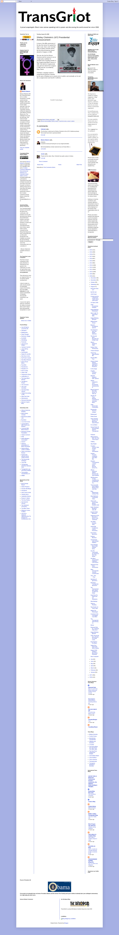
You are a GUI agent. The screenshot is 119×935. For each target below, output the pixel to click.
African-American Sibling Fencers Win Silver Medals (95, 472)
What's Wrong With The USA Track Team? (95, 438)
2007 (91, 675)
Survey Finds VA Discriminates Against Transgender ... (95, 429)
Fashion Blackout (93, 537)
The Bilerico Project (24, 382)
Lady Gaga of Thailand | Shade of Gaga (92, 839)
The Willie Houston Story (93, 523)
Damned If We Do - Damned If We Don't (95, 629)
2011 (91, 269)
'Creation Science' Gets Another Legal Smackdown (95, 448)
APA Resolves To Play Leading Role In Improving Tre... (95, 480)
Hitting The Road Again (94, 611)
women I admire (70, 121)
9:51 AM (43, 135)
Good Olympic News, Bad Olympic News (94, 546)
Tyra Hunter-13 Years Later (94, 607)
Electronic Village (25, 336)
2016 (91, 258)
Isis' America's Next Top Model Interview (94, 332)
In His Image (94, 368)
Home (59, 164)
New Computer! (95, 656)
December (93, 278)
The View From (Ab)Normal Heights (93, 752)
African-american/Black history (48, 121)
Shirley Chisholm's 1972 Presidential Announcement (95, 384)
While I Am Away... (92, 807)
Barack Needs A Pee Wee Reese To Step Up (95, 391)
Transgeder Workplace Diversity (92, 765)
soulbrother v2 (25, 376)
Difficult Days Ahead (94, 322)
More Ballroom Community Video (94, 497)
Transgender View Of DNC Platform (95, 541)
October (93, 282)
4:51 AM (43, 158)
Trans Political (92, 757)
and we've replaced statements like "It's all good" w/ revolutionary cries (26, 516)
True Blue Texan (25, 508)
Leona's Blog (91, 801)
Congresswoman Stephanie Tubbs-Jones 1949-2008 (95, 298)
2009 (91, 273)
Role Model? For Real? (94, 642)
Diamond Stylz (92, 687)
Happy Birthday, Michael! (95, 318)
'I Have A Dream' (95, 350)
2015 (91, 260)
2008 (91, 276)
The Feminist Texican (24, 502)
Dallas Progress (25, 486)
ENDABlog (24, 340)
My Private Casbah (26, 358)
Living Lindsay (92, 806)
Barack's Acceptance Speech (94, 326)
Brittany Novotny (93, 734)
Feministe (23, 342)
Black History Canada (24, 414)
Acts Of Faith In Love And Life (25, 328)
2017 (91, 256)
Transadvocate (93, 761)
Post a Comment (43, 161)
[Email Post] (58, 119)
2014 (91, 263)
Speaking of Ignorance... (94, 580)
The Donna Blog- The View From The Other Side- (93, 748)
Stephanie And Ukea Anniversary (94, 566)
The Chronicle (25, 384)
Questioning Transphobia (92, 739)
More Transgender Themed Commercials (95, 571)
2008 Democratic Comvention (94, 406)
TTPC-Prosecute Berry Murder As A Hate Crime (95, 637)
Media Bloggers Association (25, 439)
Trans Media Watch (94, 755)
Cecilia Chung (93, 736)
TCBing (92, 441)
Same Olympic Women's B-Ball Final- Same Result (95, 420)
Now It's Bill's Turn (94, 358)
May (92, 663)
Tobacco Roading (93, 604)
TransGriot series (63, 121)
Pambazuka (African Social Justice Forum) (25, 456)
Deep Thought (25, 334)
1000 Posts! (94, 294)
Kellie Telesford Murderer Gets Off (94, 509)
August (93, 286)
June (92, 661)
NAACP (23, 441)
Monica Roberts (45, 140)
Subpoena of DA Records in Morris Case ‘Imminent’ (95, 517)
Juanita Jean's (25, 494)
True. (89, 721)
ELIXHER (23, 338)
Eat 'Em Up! (94, 292)
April (92, 665)
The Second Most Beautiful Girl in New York (95, 338)
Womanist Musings (26, 400)
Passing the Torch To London (94, 411)
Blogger (66, 923)
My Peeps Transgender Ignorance (95, 584)
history (56, 121)
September (94, 284)
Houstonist (24, 490)
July (92, 659)
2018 (91, 254)
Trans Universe (93, 759)
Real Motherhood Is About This (94, 493)
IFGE (22, 436)
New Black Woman (26, 360)
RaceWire (23, 365)
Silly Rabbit (93, 444)
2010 (91, 271)
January (93, 672)
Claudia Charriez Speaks (93, 372)
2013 (91, 265)
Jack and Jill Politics (24, 344)
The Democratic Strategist (25, 460)
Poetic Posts (94, 416)
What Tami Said (25, 396)
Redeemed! (94, 414)
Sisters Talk (24, 372)
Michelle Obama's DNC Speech (95, 377)
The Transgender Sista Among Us (95, 621)
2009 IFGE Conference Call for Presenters (94, 528)
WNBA (23, 475)
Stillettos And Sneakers (92, 742)
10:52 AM (43, 149)
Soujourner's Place (26, 374)
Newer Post (40, 164)
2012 (91, 267)
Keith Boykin (24, 352)
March (92, 668)
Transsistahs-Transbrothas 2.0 (25, 473)
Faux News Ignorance (94, 533)
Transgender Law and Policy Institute (26, 469)
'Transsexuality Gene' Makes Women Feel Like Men (95, 487)
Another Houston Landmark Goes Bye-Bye (94, 456)
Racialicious (24, 367)
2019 (91, 252)
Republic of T (24, 368)
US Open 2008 (94, 302)
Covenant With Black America (25, 429)
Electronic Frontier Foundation (26, 432)
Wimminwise (24, 398)
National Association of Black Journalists (25, 445)
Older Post (79, 164)
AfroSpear (23, 330)
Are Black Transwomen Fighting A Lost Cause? (95, 560)
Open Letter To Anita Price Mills (94, 314)
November (93, 280)
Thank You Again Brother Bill (95, 354)
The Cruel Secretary (23, 387)
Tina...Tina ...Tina (93, 576)
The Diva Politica (25, 500)
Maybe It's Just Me (26, 354)
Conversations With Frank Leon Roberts (25, 425)
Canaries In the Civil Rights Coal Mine (94, 615)
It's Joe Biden (94, 425)
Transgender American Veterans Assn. (26, 466)
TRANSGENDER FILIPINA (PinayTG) (92, 861)
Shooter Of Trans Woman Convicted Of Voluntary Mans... (95, 399)
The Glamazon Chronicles (25, 506)
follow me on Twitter (26, 320)
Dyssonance (91, 699)
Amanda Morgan (92, 719)
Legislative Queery (26, 496)
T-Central (91, 744)
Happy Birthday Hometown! (94, 310)
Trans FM (23, 462)
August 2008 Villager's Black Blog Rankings (94, 652)
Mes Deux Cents (25, 356)
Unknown (43, 129)
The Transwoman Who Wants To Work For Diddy (95, 590)
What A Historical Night (94, 344)
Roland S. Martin (25, 498)
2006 (91, 677)
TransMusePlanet (93, 727)
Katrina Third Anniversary (94, 348)
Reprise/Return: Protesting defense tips (92, 702)
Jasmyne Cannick (25, 347)
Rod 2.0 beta (24, 370)
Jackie (42, 154)
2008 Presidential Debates (94, 306)
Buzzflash (23, 420)
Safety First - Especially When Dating (95, 647)
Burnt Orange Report (24, 484)
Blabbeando (24, 332)
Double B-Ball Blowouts (94, 512)
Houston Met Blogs (26, 488)
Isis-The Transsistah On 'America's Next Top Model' (95, 553)
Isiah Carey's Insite (26, 492)
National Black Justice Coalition (25, 449)
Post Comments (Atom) (49, 167)
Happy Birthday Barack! (94, 633)
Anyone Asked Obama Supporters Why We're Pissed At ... (94, 364)
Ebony (92, 625)
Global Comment (25, 435)
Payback (93, 434)
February (93, 670)
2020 (91, 250)
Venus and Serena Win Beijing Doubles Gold (95, 503)
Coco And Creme (25, 421)
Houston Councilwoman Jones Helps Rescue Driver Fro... (95, 464)
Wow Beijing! (94, 601)
